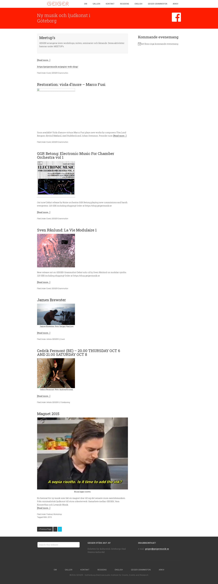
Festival (50, 514)
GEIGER (57, 4)
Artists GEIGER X (53, 339)
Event (49, 73)
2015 (50, 517)
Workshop (57, 514)
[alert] (159, 44)
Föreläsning (65, 402)
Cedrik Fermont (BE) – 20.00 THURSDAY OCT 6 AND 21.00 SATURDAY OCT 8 (78, 352)
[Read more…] (43, 60)
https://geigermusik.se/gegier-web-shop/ (57, 66)
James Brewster (51, 299)
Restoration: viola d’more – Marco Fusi (71, 84)
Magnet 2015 (48, 413)
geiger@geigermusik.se (157, 548)
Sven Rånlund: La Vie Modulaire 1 (67, 230)
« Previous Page (45, 529)
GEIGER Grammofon (60, 73)
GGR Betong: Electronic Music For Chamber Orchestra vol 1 (75, 155)
